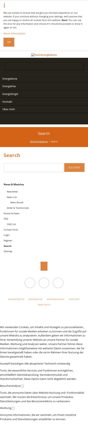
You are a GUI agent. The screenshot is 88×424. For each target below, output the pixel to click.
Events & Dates (11, 213)
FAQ (6, 218)
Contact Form (11, 229)
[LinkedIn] (35, 119)
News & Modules (14, 184)
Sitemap (8, 251)
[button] (12, 363)
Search (81, 54)
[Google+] (44, 119)
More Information (14, 33)
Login (7, 234)
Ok (9, 42)
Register (8, 240)
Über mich (8, 109)
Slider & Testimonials (18, 207)
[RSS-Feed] (60, 119)
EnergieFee (9, 86)
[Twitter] (27, 119)
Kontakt (7, 101)
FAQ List (11, 224)
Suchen (74, 167)
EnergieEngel (10, 94)
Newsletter (12, 191)
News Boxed (16, 202)
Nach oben (44, 266)
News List (12, 197)
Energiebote (9, 78)
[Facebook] (52, 119)
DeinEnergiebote (39, 141)
